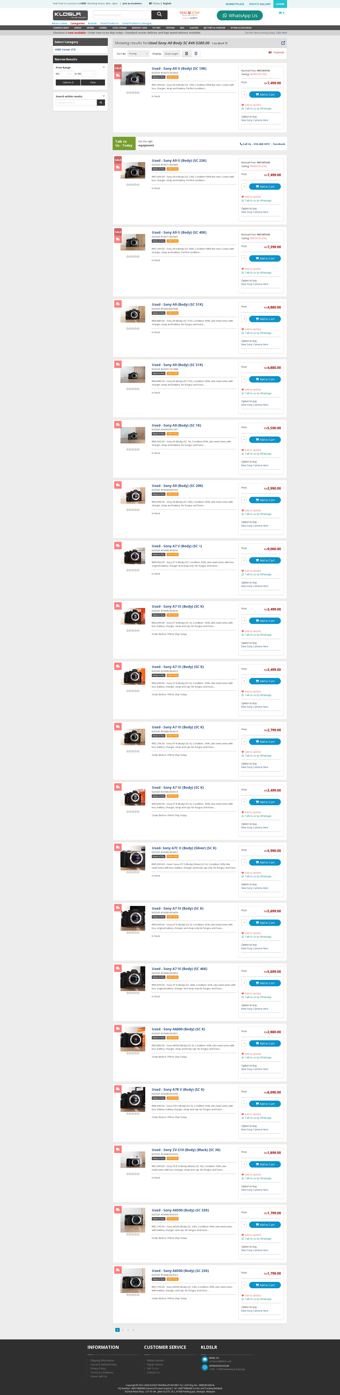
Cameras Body (61, 27)
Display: (157, 53)
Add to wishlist (252, 105)
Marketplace (235, 4)
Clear (93, 82)
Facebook (279, 144)
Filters (156, 27)
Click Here (281, 32)
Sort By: (121, 53)
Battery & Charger (214, 27)
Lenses (77, 27)
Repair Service (155, 1364)
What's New (59, 23)
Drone (90, 27)
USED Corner (119, 27)
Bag (182, 27)
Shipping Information (102, 1360)
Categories (77, 23)
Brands (92, 23)
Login (280, 4)
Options (67, 82)
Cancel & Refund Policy (103, 1364)
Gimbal (103, 27)
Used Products (109, 23)
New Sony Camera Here (254, 120)
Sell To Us (152, 1368)
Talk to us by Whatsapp (257, 108)
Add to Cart (267, 94)
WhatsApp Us (242, 15)
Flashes (194, 27)
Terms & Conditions (101, 1372)
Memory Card (139, 27)
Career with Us (98, 1376)
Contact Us (153, 1372)
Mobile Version (155, 1360)
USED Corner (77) (65, 49)
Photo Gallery (260, 4)
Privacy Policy (98, 1368)
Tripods (170, 27)
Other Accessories (241, 27)
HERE (83, 3)
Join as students (132, 3)
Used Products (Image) (137, 23)
